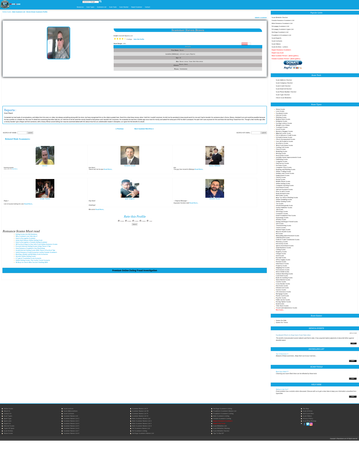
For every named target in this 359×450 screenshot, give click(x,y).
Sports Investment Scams (285, 246)
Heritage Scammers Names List (143, 433)
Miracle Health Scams (283, 231)
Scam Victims (8, 431)
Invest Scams (280, 129)
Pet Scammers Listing (139, 431)
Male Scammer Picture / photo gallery (285, 56)
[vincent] (45, 155)
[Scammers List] (353, 361)
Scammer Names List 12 (140, 416)
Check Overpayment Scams (285, 139)
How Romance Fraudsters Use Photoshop (30, 248)
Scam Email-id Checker (284, 89)
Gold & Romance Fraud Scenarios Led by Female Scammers (36, 252)
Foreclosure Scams (282, 270)
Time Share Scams (282, 306)
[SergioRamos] (45, 188)
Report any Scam (278, 53)
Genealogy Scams (282, 217)
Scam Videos (276, 44)
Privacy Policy (308, 418)
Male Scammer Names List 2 (142, 421)
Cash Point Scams (282, 276)
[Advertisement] (135, 91)
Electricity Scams (282, 243)
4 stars (129, 221)
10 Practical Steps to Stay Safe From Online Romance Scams (36, 244)
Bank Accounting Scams (284, 278)
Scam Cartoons (277, 41)
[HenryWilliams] (214, 155)
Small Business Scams (283, 248)
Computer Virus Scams (284, 167)
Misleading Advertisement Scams (287, 236)
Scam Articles (308, 411)
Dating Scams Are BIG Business (26, 234)
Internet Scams (281, 115)
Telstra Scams (281, 227)
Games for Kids (281, 320)
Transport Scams (282, 127)
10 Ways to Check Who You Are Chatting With (32, 262)
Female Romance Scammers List (283, 20)
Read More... (15, 169)
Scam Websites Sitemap (221, 428)
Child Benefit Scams (283, 237)
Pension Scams (281, 262)
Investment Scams (282, 187)
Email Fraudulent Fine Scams (286, 215)
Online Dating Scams (283, 183)
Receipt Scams (281, 258)
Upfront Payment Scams (284, 189)
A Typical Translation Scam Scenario (28, 258)
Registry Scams (281, 252)
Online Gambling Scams (284, 199)
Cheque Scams (281, 253)
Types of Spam (9, 428)
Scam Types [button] (90, 7)
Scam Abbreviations (71, 411)
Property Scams (281, 266)
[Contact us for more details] (353, 396)
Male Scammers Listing (221, 416)
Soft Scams (280, 223)
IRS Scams (279, 233)
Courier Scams (281, 282)
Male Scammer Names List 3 (141, 423)
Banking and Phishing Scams (285, 169)
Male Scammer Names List (141, 418)
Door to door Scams (283, 191)
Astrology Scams (282, 211)
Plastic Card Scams (282, 296)
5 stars (122, 221)
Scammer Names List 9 (140, 408)
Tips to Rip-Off (218, 433)
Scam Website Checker (280, 17)
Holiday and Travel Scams (285, 173)
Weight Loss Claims (283, 125)
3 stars (136, 221)
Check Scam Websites (283, 98)
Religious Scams (281, 121)
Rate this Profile (139, 39)
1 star (150, 221)
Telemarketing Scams (283, 225)
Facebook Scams (282, 113)
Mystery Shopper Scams (284, 131)
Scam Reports (276, 38)
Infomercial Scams (282, 288)
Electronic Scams (282, 286)
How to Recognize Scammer (26, 238)
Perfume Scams (281, 165)
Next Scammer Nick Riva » (144, 129)
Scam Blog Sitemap (309, 421)
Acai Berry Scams (282, 143)
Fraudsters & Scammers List (281, 35)
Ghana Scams (280, 109)
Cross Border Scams (283, 284)
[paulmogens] (130, 188)
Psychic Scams (281, 298)
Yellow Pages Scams (283, 229)
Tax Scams (279, 203)
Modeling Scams (281, 151)
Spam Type (7, 418)
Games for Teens (282, 322)
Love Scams (280, 111)
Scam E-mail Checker (283, 86)
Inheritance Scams (282, 264)
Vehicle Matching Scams (284, 274)
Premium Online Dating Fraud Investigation (134, 270)
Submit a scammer (261, 17)
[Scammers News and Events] (353, 343)
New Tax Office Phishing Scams (287, 197)
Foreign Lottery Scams (284, 123)
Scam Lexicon (68, 408)
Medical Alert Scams (283, 119)
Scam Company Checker (284, 83)
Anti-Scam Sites (308, 413)
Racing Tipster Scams (283, 302)
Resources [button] (80, 7)
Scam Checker (123, 7)
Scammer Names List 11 (140, 413)
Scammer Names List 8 (71, 433)
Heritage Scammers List (280, 32)
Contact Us (7, 413)
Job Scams (279, 209)
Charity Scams (281, 177)
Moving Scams (281, 153)
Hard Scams (280, 256)
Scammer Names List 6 (71, 428)
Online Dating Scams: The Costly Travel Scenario (33, 260)
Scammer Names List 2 (71, 418)
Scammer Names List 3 (71, 421)
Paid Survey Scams (282, 163)
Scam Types (8, 416)
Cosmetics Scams (282, 213)
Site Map (306, 408)
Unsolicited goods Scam (284, 205)
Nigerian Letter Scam (283, 133)
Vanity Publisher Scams (284, 207)
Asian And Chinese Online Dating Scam (29, 240)
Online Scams (6, 12)
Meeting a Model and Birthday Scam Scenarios (32, 254)
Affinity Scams (281, 219)
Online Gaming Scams (283, 201)
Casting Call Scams (282, 147)
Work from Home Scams (284, 145)
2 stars (143, 221)
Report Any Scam (219, 423)
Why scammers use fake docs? (26, 236)
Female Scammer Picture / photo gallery (286, 59)
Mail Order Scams (282, 195)
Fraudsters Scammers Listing (223, 413)
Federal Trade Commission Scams (287, 239)
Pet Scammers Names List (141, 428)
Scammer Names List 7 (71, 431)
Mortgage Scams (282, 294)
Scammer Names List (71, 416)
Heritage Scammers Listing (222, 408)
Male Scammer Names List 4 (142, 426)
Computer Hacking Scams (285, 185)
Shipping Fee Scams (283, 268)
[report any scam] (287, 65)
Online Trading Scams (283, 171)
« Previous (119, 129)
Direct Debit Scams (282, 272)
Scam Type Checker (283, 95)
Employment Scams (282, 175)
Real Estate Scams (282, 155)
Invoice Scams (281, 290)
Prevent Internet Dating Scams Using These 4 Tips (33, 246)
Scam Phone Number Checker (286, 92)
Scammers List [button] (101, 7)
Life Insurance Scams (283, 292)
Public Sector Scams (283, 300)
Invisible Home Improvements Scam (288, 157)
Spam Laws (7, 421)
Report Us (7, 423)
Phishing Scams (281, 117)
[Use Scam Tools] (353, 378)
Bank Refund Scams (283, 193)
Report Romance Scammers (281, 50)
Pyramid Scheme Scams (284, 137)
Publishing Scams (282, 159)
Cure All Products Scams (284, 141)
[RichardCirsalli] (130, 155)
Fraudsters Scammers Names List (224, 411)
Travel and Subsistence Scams (286, 308)
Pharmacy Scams (282, 242)
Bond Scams (280, 304)
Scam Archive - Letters (280, 47)
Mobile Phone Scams (283, 181)
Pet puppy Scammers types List (283, 29)
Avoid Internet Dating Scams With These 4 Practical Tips (35, 250)
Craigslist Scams (281, 161)
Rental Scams (280, 179)
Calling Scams (281, 249)
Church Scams (281, 149)
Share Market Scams (283, 280)
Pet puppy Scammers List (280, 26)
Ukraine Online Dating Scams (26, 256)
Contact (147, 7)
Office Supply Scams (283, 260)
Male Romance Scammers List (282, 23)
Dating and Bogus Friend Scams (287, 221)
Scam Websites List (220, 426)
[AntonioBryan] (214, 188)
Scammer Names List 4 (71, 423)
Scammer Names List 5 (71, 426)
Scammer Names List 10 (140, 411)
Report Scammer (136, 7)
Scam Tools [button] (113, 7)
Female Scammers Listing (222, 418)
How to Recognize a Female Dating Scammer (31, 242)
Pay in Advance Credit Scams (286, 135)
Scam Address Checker (284, 80)
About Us (7, 411)
